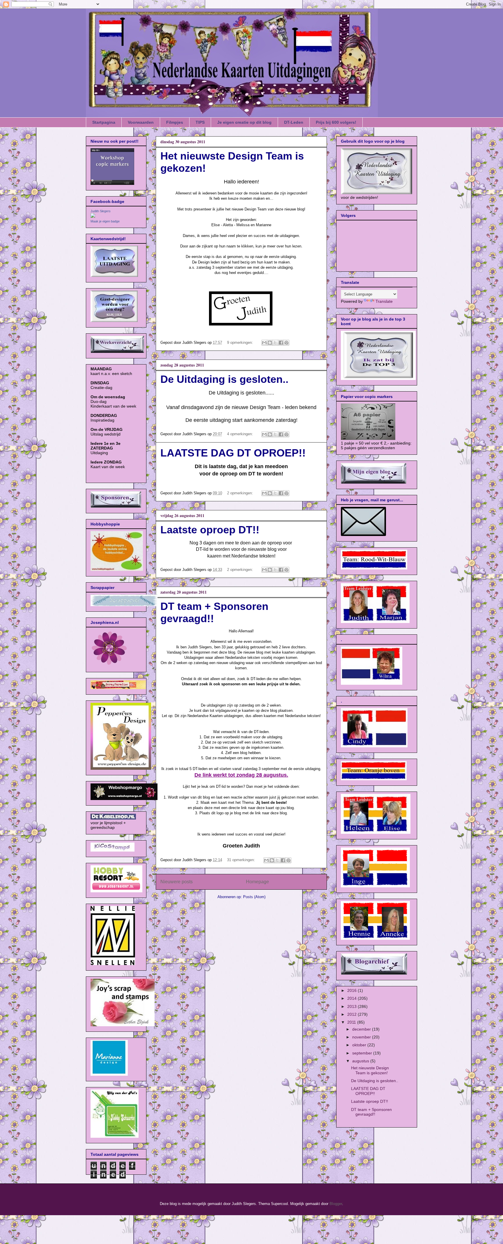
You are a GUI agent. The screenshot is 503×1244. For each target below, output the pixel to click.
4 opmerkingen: (240, 434)
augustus (361, 1061)
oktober (359, 1045)
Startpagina (103, 122)
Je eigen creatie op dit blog (244, 122)
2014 (352, 998)
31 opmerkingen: (241, 860)
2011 (352, 1022)
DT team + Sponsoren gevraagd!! (371, 1112)
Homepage (257, 881)
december (362, 1029)
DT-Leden (293, 122)
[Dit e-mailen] (264, 343)
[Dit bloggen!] (270, 343)
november (362, 1037)
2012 (352, 1014)
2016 (352, 990)
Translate (384, 301)
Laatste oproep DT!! (209, 530)
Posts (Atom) (254, 897)
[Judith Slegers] (93, 216)
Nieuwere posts (176, 881)
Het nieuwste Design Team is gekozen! (370, 1070)
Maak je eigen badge (105, 221)
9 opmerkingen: (240, 342)
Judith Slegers (101, 211)
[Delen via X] (275, 343)
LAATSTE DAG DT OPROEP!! (233, 453)
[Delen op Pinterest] (286, 343)
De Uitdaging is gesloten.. (224, 379)
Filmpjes (174, 122)
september (362, 1053)
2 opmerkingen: (240, 493)
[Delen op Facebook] (281, 343)
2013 (352, 1006)
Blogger (336, 1203)
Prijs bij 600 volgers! (336, 122)
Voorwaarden (141, 122)
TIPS (200, 122)
